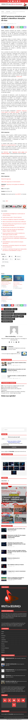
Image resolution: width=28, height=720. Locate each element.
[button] (26, 8)
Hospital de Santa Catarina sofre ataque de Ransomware (6, 283)
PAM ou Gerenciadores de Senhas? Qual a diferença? (14, 221)
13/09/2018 (10, 378)
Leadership (3, 639)
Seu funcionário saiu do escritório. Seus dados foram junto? (16, 529)
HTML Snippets (9, 719)
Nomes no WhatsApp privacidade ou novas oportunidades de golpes (15, 578)
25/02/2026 (5, 503)
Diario (2, 633)
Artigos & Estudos (7, 526)
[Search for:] (14, 430)
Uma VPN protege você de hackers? (10, 387)
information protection (7, 311)
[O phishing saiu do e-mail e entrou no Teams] (11, 464)
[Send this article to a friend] (15, 27)
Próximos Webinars (5, 648)
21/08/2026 (10, 531)
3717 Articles (20, 336)
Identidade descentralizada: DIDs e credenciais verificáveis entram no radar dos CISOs (16, 544)
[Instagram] (20, 1)
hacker (14, 309)
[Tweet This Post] (6, 27)
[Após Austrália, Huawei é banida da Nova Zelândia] (4, 364)
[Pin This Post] (12, 27)
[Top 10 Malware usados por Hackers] (4, 566)
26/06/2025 (10, 371)
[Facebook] (10, 1)
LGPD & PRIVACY (4, 641)
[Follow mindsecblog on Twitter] (13, 342)
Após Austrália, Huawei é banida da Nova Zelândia (16, 363)
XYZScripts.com (18, 719)
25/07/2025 (5, 522)
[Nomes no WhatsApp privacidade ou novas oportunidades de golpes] (4, 579)
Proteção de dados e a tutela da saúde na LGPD (16, 376)
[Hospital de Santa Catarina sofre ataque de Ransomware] (6, 278)
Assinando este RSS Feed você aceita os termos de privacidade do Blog (11, 444)
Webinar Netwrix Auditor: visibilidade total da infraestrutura (7, 510)
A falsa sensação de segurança (20, 658)
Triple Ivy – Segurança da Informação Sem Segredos (20, 510)
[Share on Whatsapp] (21, 27)
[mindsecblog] (2, 660)
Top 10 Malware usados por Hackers (15, 564)
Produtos (3, 646)
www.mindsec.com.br (7, 321)
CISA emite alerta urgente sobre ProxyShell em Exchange (6, 298)
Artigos (2, 631)
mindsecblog (11, 23)
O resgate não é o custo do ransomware (16, 571)
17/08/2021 (4, 23)
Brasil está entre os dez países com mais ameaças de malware (16, 369)
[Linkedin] (8, 1)
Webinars (4, 483)
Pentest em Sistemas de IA (13, 558)
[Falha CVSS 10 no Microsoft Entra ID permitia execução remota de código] (22, 464)
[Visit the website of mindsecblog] (9, 342)
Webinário (6, 152)
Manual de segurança (6, 179)
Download (3, 635)
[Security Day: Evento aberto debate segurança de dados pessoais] (18, 278)
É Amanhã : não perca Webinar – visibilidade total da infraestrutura (13, 499)
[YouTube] (13, 1)
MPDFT (21, 316)
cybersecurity (8, 309)
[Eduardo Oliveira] (2, 683)
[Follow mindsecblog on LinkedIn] (18, 342)
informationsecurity (7, 316)
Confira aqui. (19, 76)
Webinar (3, 652)
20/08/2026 (10, 546)
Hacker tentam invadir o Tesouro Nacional (12, 217)
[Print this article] (18, 27)
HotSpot (3, 637)
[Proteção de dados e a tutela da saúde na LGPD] (4, 377)
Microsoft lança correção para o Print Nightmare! (14, 227)
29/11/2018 (10, 365)
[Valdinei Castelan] (2, 665)
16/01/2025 (18, 522)
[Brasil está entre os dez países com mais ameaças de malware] (4, 370)
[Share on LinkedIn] (9, 27)
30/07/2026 (10, 580)
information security (7, 314)
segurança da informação (8, 318)
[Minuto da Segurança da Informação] (14, 5)
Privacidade (11, 451)
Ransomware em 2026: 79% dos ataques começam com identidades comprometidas (16, 536)
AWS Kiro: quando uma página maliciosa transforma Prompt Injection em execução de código (17, 551)
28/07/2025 (18, 512)
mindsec (16, 316)
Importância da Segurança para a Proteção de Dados (19, 519)
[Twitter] (15, 1)
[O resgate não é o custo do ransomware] (4, 572)
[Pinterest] (17, 1)
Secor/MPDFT (18, 194)
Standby (3, 650)
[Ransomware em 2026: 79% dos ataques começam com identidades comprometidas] (11, 468)
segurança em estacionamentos (8, 145)
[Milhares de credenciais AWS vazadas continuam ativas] (5, 464)
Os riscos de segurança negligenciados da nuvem (13, 385)
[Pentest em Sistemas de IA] (13, 473)
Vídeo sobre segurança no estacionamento (10, 181)
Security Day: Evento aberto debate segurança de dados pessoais (17, 283)
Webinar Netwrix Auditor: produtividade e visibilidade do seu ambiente (7, 519)
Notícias (2, 643)
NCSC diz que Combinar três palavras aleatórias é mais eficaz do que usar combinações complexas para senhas (15, 238)
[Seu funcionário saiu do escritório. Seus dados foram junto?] (16, 464)
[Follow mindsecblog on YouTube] (16, 342)
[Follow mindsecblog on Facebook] (11, 342)
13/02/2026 (5, 512)
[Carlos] (2, 677)
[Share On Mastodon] (24, 27)
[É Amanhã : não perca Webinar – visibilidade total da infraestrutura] (14, 495)
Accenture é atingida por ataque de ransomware (13, 219)
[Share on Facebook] (2, 27)
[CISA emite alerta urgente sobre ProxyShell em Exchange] (6, 293)
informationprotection (19, 314)
